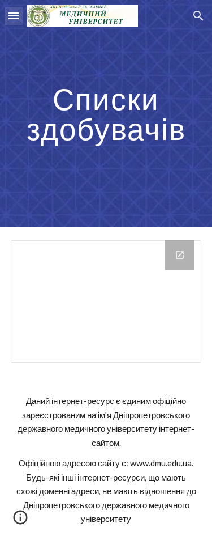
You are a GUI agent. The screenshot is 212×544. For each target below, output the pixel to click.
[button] (13, 15)
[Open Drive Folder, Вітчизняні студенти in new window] (179, 255)
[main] (106, 113)
